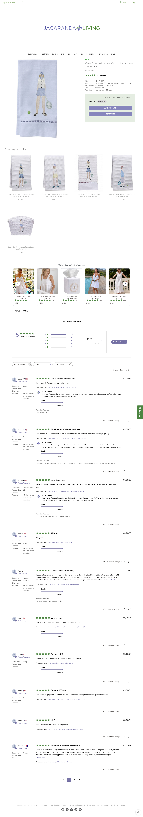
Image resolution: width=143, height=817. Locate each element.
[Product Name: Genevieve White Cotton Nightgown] (119, 287)
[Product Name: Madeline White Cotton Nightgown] (23, 287)
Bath (63, 54)
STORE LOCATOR (93, 805)
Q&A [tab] (25, 310)
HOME (87, 59)
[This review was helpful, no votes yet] (124, 420)
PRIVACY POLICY (55, 805)
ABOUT (65, 805)
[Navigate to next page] (80, 780)
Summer (55, 54)
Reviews (123, 805)
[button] (22, 2)
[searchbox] (20, 364)
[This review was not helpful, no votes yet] (128, 420)
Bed (69, 54)
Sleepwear (32, 54)
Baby (75, 54)
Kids (81, 54)
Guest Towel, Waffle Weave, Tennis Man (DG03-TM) (122, 195)
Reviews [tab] (16, 310)
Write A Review (119, 342)
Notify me (110, 114)
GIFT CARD (114, 805)
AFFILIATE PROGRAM (41, 805)
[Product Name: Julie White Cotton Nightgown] (95, 287)
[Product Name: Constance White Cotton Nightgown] (47, 287)
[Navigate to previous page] (63, 780)
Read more (115, 580)
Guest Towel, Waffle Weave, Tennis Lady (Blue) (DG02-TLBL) (88, 195)
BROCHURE (105, 805)
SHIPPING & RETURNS (77, 805)
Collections (44, 54)
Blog (30, 805)
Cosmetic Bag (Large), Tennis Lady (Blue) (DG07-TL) (21, 248)
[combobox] (42, 364)
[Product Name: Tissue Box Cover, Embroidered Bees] (71, 287)
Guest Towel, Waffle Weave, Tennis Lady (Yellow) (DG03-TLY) (55, 195)
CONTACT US (21, 805)
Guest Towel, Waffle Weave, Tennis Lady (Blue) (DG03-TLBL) (21, 195)
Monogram (90, 54)
